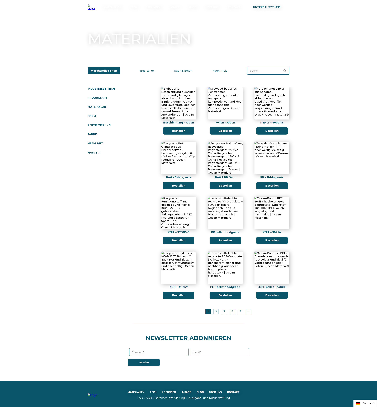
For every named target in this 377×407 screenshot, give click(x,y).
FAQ (140, 398)
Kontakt (234, 7)
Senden (144, 362)
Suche (254, 70)
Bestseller (147, 70)
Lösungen (153, 7)
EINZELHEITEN (179, 105)
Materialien (112, 7)
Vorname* (138, 352)
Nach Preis (219, 70)
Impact (175, 7)
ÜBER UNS (212, 7)
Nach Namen (183, 70)
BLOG (192, 7)
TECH (133, 7)
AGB (149, 398)
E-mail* (197, 352)
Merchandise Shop (104, 70)
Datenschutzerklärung (170, 398)
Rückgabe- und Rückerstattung (209, 398)
